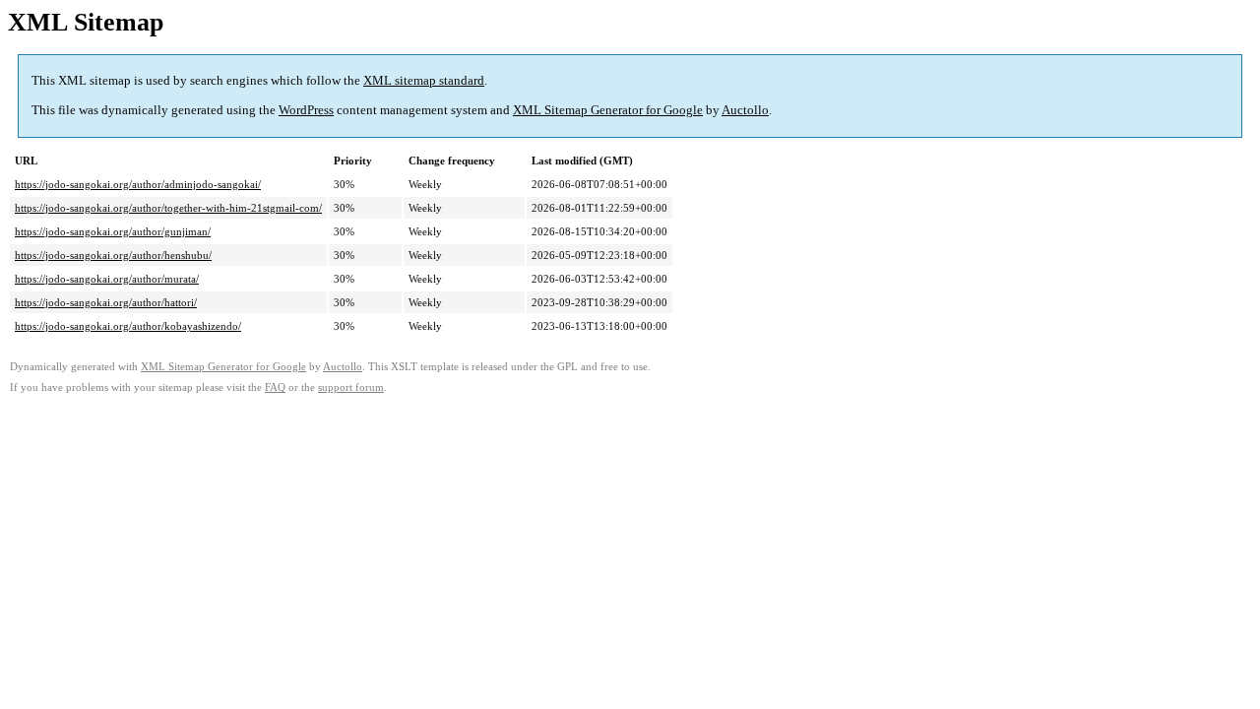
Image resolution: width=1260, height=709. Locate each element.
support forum (351, 387)
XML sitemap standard (423, 80)
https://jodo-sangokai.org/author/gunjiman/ (113, 231)
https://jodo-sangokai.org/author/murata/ (107, 279)
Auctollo (745, 109)
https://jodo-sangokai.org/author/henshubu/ (113, 255)
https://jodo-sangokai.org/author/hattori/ (106, 302)
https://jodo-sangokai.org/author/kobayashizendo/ (128, 326)
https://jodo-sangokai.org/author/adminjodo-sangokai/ (138, 184)
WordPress (306, 109)
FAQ (275, 387)
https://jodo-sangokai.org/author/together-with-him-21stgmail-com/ (168, 208)
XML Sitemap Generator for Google (608, 109)
